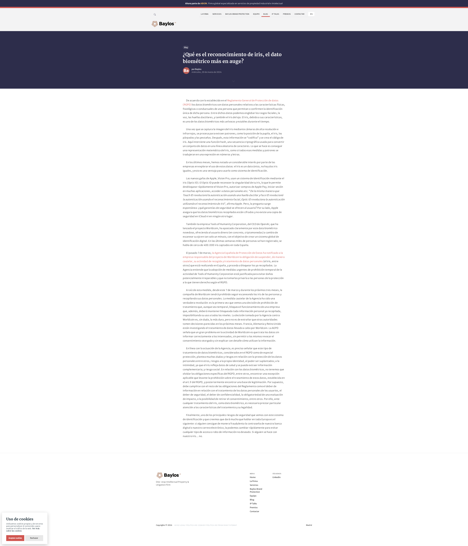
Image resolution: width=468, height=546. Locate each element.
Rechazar (34, 538)
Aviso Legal (179, 525)
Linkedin (277, 477)
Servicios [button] (216, 14)
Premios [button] (287, 14)
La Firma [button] (204, 14)
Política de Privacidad (217, 525)
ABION (203, 3)
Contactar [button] (299, 14)
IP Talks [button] (275, 14)
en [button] (311, 14)
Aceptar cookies (15, 538)
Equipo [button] (256, 14)
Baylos (198, 69)
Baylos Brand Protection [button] (237, 14)
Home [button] (253, 477)
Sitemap (233, 525)
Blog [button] (265, 14)
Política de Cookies (196, 525)
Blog (186, 47)
